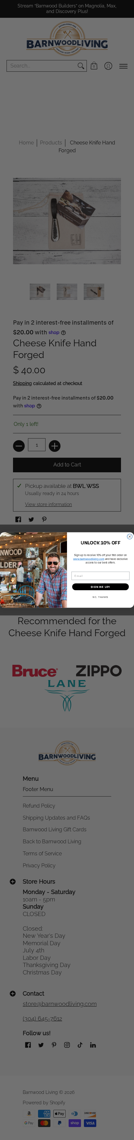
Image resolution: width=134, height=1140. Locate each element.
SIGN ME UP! (100, 587)
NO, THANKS (100, 597)
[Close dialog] (129, 536)
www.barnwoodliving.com (88, 559)
